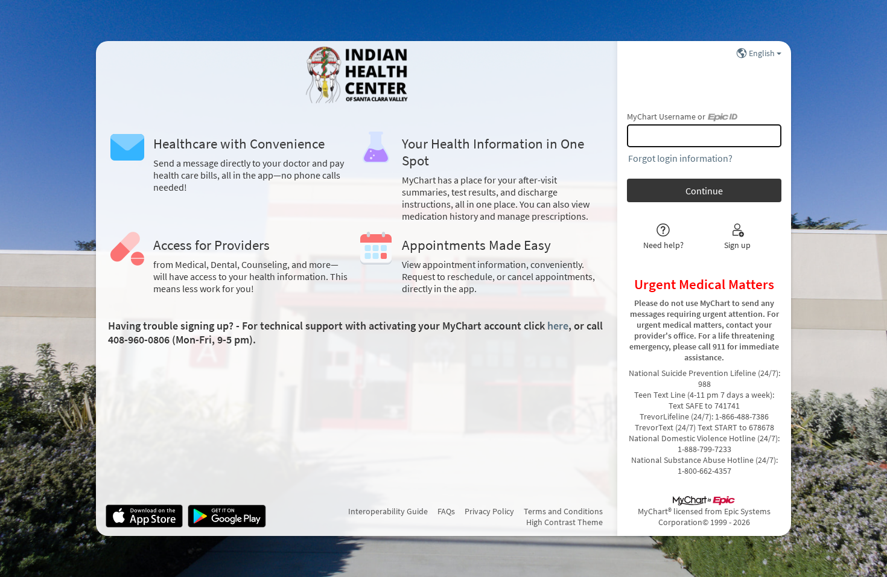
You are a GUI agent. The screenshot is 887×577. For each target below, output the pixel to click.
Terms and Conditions (563, 511)
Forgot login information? (680, 158)
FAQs (446, 511)
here (557, 326)
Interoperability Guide (388, 511)
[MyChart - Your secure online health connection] (356, 75)
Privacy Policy (489, 511)
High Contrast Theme (564, 522)
